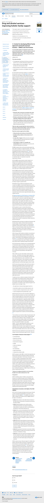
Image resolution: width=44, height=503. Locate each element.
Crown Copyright (18, 494)
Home (3, 18)
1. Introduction (5, 50)
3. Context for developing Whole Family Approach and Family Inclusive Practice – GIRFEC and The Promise (6, 60)
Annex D (4, 113)
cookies (6, 1)
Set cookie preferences (24, 9)
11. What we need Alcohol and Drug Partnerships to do (5, 104)
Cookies (14, 494)
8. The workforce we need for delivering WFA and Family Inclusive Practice (6, 86)
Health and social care (5, 33)
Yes (14, 477)
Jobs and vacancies (24, 494)
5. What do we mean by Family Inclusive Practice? (6, 70)
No (14, 480)
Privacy (29, 494)
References (4, 117)
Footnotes (4, 119)
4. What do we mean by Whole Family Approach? (6, 65)
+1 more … (6, 31)
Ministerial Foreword (6, 44)
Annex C (4, 111)
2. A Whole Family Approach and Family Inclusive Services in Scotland (6, 54)
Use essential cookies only (14, 9)
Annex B (4, 109)
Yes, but (15, 482)
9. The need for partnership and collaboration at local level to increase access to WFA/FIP (6, 91)
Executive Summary (6, 46)
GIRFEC (26, 74)
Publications (6, 18)
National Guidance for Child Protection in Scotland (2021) (24, 195)
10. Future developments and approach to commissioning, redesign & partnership (5, 98)
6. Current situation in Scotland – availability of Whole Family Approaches (6, 75)
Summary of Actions (6, 48)
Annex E (4, 115)
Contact (11, 494)
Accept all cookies (5, 9)
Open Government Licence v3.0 (16, 498)
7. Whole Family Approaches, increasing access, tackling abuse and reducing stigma (6, 80)
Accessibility (3, 494)
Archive (7, 494)
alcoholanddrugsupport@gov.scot (21, 469)
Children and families (6, 32)
